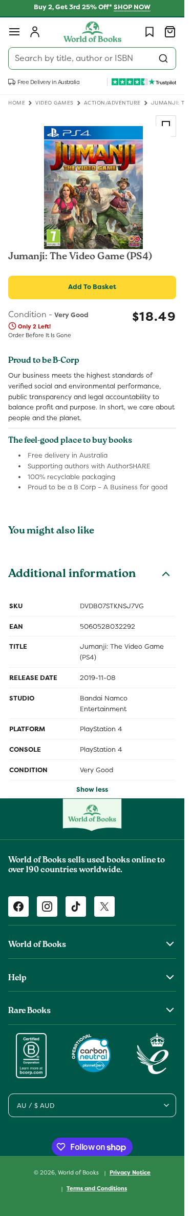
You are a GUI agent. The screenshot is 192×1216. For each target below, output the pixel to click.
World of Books (79, 1172)
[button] (14, 32)
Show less (92, 789)
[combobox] (92, 58)
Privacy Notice (130, 1172)
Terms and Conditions (97, 1188)
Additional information (72, 575)
